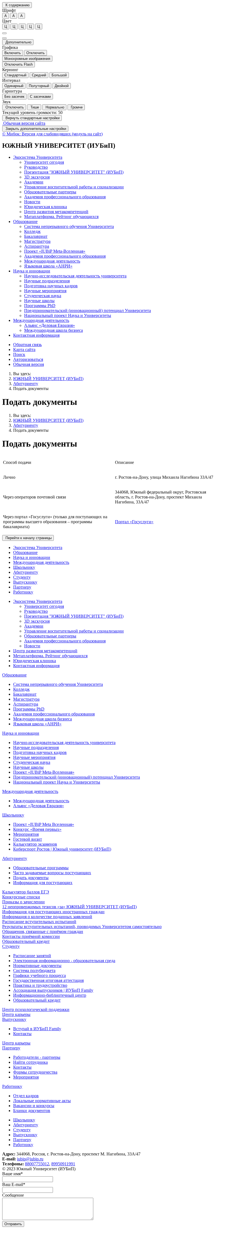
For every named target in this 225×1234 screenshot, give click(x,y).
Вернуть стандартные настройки (32, 118)
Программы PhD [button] (39, 305)
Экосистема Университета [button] (37, 157)
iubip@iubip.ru (30, 1159)
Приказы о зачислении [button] (23, 901)
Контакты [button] (22, 1033)
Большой (59, 75)
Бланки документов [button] (31, 1110)
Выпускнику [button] (25, 582)
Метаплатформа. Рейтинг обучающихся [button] (50, 655)
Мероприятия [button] (26, 834)
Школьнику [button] (24, 567)
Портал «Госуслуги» (134, 521)
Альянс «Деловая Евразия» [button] (49, 325)
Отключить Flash (18, 64)
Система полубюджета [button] (34, 970)
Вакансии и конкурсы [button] (33, 1105)
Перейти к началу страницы (28, 538)
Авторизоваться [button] (28, 359)
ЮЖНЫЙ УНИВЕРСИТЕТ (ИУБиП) (48, 378)
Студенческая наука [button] (42, 295)
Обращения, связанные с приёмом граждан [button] (42, 931)
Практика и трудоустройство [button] (40, 985)
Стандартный (15, 75)
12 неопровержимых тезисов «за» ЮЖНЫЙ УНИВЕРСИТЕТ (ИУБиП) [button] (69, 906)
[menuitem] (118, 187)
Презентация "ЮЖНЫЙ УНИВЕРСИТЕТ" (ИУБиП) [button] (73, 172)
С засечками (40, 96)
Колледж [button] (32, 231)
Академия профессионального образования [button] (65, 196)
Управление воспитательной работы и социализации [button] (74, 187)
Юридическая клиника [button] (45, 206)
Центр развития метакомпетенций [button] (56, 211)
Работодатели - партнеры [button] (36, 1057)
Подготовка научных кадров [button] (51, 285)
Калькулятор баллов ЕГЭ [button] (25, 892)
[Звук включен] (4, 38)
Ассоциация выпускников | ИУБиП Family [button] (53, 990)
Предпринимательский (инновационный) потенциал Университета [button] (87, 310)
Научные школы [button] (39, 300)
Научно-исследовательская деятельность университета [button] (75, 276)
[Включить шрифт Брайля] (4, 33)
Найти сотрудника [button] (30, 1062)
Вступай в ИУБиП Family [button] (37, 1028)
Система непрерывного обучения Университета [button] (69, 226)
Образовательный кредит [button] (26, 941)
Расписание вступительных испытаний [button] (39, 921)
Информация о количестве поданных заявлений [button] (47, 916)
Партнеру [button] (22, 587)
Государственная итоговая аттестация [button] (48, 980)
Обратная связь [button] (27, 344)
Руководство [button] (36, 167)
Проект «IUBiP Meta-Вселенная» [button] (54, 251)
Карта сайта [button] (24, 349)
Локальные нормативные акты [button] (42, 1100)
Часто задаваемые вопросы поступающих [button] (52, 872)
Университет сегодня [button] (44, 162)
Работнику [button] (23, 592)
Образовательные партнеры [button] (50, 192)
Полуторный (39, 86)
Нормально (54, 107)
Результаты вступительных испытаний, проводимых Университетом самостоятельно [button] (82, 926)
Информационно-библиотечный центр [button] (49, 995)
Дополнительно (17, 42)
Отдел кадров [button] (26, 1095)
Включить (12, 53)
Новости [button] (32, 201)
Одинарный (13, 86)
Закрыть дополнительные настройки (35, 129)
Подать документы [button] (31, 877)
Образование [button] (25, 221)
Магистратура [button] (37, 241)
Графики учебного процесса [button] (39, 975)
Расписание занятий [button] (32, 955)
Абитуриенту (25, 383)
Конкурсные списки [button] (21, 897)
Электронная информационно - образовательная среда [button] (64, 960)
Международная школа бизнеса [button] (53, 330)
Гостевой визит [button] (27, 839)
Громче (76, 107)
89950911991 (63, 1163)
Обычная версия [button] (28, 364)
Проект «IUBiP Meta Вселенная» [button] (43, 824)
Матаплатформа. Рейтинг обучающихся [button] (61, 216)
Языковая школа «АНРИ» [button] (48, 266)
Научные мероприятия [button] (45, 290)
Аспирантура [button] (36, 246)
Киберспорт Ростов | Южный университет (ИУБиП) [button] (62, 849)
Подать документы (31, 388)
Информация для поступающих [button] (42, 882)
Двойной (62, 86)
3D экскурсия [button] (37, 177)
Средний (39, 75)
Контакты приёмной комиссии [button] (31, 936)
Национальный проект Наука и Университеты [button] (67, 315)
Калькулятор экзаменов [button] (35, 844)
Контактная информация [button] (36, 335)
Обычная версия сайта (23, 123)
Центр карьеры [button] (16, 1014)
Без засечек (14, 96)
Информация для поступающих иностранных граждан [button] (53, 911)
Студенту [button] (22, 577)
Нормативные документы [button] (37, 965)
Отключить (35, 53)
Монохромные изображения (27, 59)
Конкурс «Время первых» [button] (37, 829)
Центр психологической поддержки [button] (35, 1009)
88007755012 (37, 1163)
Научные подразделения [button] (47, 280)
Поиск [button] (19, 354)
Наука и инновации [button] (31, 271)
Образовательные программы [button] (41, 867)
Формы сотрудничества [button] (35, 1072)
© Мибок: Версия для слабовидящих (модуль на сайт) (52, 134)
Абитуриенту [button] (25, 572)
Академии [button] (33, 182)
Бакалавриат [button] (35, 236)
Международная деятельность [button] (52, 261)
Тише (34, 107)
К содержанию (17, 5)
